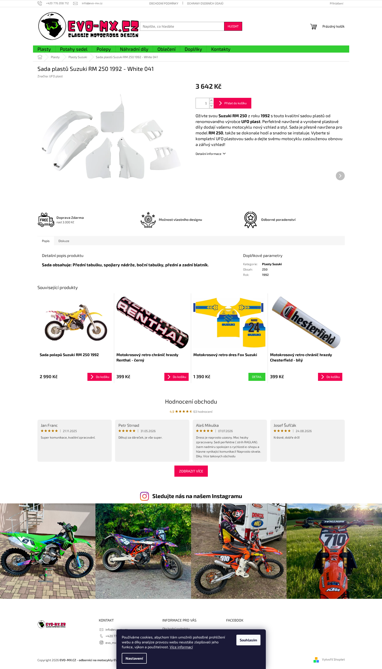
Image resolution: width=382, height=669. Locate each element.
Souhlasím (248, 640)
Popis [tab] (46, 241)
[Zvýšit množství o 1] (211, 100)
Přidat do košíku (235, 103)
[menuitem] (44, 49)
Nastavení (134, 658)
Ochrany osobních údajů (205, 3)
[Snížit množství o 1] (211, 105)
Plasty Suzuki (272, 264)
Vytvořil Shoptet (333, 659)
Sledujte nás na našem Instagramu (197, 496)
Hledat (233, 26)
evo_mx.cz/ (113, 642)
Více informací (181, 647)
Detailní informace (208, 154)
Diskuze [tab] (63, 241)
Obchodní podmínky (163, 3)
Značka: (50, 76)
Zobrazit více (191, 471)
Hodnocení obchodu (191, 401)
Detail (257, 377)
